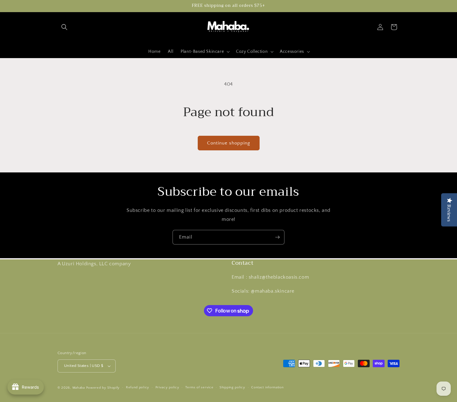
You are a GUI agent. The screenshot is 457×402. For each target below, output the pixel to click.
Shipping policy (232, 387)
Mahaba (79, 388)
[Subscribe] (277, 237)
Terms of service (199, 387)
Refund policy (137, 387)
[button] (64, 27)
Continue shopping (228, 143)
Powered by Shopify (103, 388)
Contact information (267, 387)
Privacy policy (167, 387)
